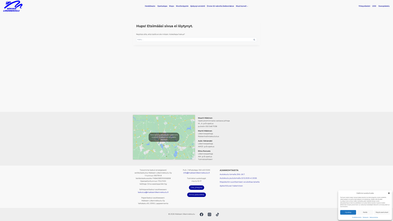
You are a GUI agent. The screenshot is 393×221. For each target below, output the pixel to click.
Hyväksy (348, 212)
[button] (389, 193)
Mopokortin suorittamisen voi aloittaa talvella (240, 182)
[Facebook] (201, 214)
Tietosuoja (365, 217)
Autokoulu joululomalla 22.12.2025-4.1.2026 (238, 178)
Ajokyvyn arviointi (197, 6)
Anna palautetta (196, 195)
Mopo (171, 6)
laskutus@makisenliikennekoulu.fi (153, 192)
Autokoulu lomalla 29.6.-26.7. (232, 174)
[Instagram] (209, 214)
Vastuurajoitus (373, 217)
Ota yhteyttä (196, 187)
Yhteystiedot (364, 6)
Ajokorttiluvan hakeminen (231, 186)
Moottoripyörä (182, 6)
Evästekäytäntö (356, 217)
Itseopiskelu (384, 6)
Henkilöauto (150, 6)
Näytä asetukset (382, 212)
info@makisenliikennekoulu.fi (196, 173)
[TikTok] (217, 214)
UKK (374, 6)
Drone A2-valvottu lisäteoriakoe (220, 6)
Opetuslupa (162, 6)
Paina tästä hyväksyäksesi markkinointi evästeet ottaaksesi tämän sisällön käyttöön (164, 137)
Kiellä (365, 212)
